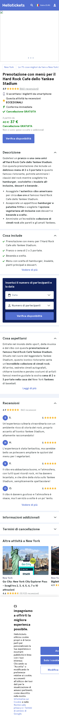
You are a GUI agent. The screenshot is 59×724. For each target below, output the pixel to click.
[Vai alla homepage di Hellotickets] (14, 5)
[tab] (29, 152)
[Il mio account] (55, 5)
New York (9, 67)
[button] (29, 152)
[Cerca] (32, 5)
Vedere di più (30, 269)
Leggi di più (29, 388)
